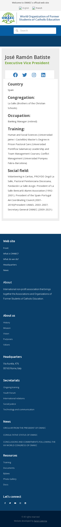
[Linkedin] (25, 503)
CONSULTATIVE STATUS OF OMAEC (20, 434)
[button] (6, 30)
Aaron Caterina (40, 521)
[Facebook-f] (5, 503)
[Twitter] (10, 503)
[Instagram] (20, 503)
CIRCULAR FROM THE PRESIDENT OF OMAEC (24, 427)
